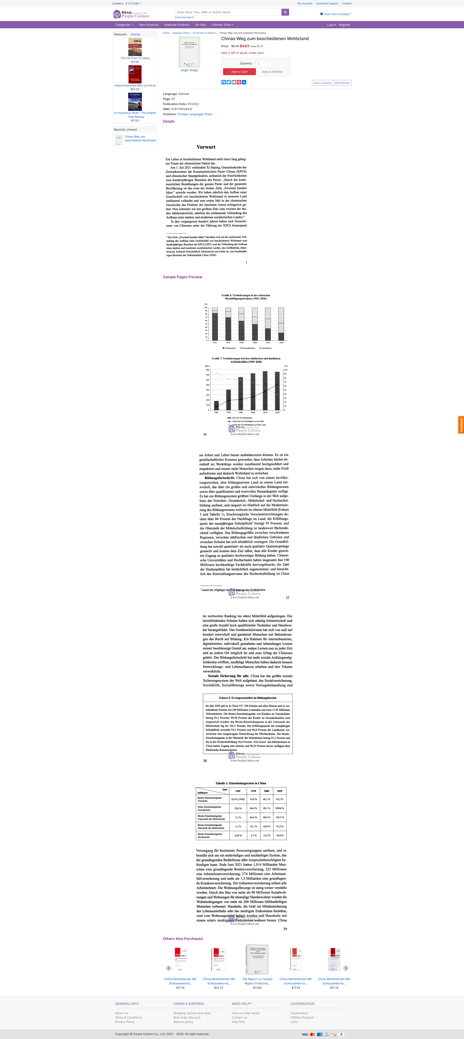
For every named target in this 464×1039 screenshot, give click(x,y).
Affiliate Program (302, 1017)
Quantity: (246, 63)
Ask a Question (323, 82)
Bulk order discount (187, 1017)
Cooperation (299, 1013)
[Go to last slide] (169, 968)
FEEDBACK (461, 425)
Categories (123, 24)
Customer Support (327, 3)
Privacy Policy (124, 1022)
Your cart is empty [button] (336, 14)
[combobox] (228, 12)
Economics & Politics (204, 33)
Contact (347, 3)
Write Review (342, 82)
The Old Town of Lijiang (135, 57)
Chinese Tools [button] (221, 24)
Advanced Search (184, 17)
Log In (332, 24)
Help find (238, 1022)
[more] (134, 34)
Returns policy (183, 1022)
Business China (181, 33)
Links (294, 1022)
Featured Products (177, 24)
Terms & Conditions (128, 1017)
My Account (305, 3)
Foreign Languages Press (195, 114)
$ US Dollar (132, 3)
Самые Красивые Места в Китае (135, 85)
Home (166, 33)
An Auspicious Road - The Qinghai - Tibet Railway (135, 114)
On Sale (200, 24)
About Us (121, 1013)
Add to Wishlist (272, 71)
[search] (285, 12)
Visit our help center (246, 1013)
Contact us (239, 1017)
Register (344, 24)
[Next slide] (346, 968)
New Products (149, 24)
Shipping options (185, 1013)
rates (207, 1013)
